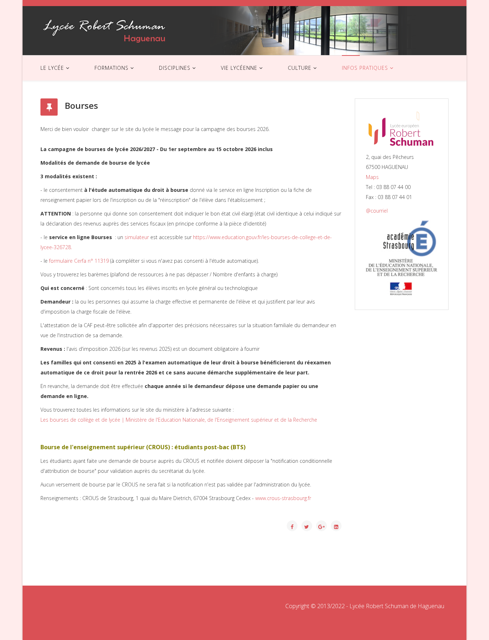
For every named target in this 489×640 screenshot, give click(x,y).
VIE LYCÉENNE (239, 67)
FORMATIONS (112, 67)
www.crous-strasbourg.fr (283, 498)
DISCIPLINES (174, 67)
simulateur (137, 237)
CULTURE (299, 67)
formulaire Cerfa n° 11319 (79, 260)
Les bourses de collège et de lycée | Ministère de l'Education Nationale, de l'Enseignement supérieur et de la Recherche (178, 419)
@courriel (377, 210)
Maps (372, 177)
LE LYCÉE (52, 67)
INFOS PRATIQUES (365, 67)
